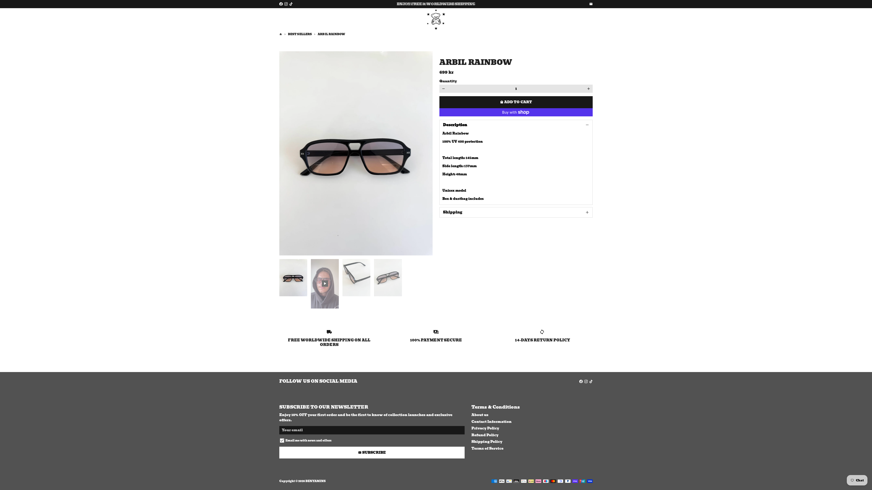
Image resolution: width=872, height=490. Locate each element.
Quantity (448, 81)
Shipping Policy (486, 441)
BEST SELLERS (300, 34)
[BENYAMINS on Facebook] (281, 4)
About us (479, 415)
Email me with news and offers (308, 441)
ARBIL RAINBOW (331, 34)
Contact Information (491, 421)
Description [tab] (455, 125)
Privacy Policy (485, 428)
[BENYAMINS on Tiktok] (291, 4)
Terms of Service (487, 448)
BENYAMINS (315, 481)
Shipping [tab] (452, 212)
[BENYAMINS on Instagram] (286, 4)
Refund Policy (484, 435)
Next (427, 153)
